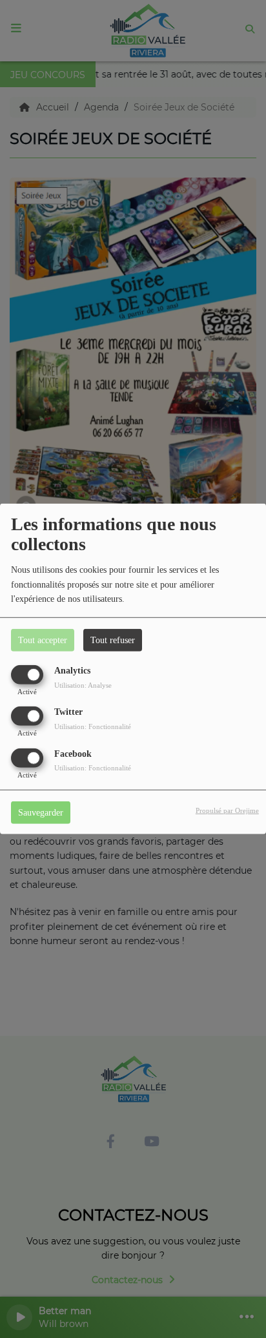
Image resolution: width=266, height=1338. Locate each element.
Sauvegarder (40, 812)
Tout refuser (112, 640)
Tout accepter (42, 640)
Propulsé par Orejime (227, 810)
